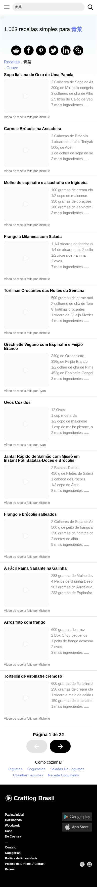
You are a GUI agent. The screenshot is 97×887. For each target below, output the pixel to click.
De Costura (13, 836)
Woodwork (12, 825)
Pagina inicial (14, 814)
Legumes (15, 769)
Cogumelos (36, 769)
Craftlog (34, 798)
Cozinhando (13, 820)
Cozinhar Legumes (28, 775)
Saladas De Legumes (67, 769)
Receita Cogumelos (63, 775)
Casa (8, 831)
